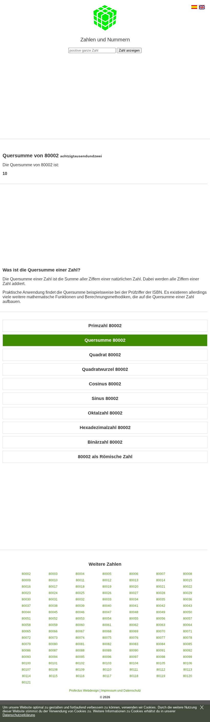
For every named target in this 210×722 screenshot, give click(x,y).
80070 (160, 631)
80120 (187, 676)
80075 (106, 638)
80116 (80, 676)
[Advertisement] (105, 95)
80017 (53, 586)
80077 (160, 638)
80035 (160, 599)
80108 (53, 669)
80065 (26, 631)
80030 (26, 599)
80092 (187, 650)
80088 (80, 650)
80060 (80, 625)
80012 (106, 580)
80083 (133, 644)
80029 (187, 593)
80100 (26, 663)
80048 (133, 612)
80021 (160, 586)
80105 (160, 663)
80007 (160, 574)
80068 (106, 631)
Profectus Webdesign (84, 690)
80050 (187, 612)
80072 (26, 638)
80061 (106, 625)
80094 (53, 657)
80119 (160, 676)
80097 (133, 657)
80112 (160, 669)
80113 (187, 669)
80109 (80, 669)
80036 (187, 599)
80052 (53, 618)
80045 (53, 612)
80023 (26, 593)
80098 (160, 657)
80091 (160, 650)
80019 (106, 586)
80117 (107, 676)
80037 (26, 606)
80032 (80, 599)
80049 (160, 612)
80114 (26, 676)
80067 (80, 631)
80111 (134, 669)
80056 (160, 618)
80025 (80, 593)
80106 (187, 663)
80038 (53, 606)
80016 (26, 586)
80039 (80, 606)
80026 (106, 593)
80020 (133, 586)
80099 (187, 657)
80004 (80, 574)
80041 (133, 606)
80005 (106, 574)
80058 (26, 625)
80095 (80, 657)
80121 (26, 682)
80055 (133, 618)
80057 (187, 618)
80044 (26, 612)
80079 (26, 644)
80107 (26, 669)
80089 (106, 650)
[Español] (194, 7)
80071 (187, 631)
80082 (106, 644)
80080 (53, 644)
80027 (133, 593)
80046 (80, 612)
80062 (133, 625)
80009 (26, 580)
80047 (106, 612)
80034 (133, 599)
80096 (106, 657)
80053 (80, 618)
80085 (187, 644)
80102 (80, 663)
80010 (53, 580)
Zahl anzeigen (129, 50)
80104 (133, 663)
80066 (53, 631)
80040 (106, 606)
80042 (160, 606)
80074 (80, 638)
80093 (26, 657)
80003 (53, 574)
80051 (26, 618)
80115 (53, 676)
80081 (80, 644)
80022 (187, 586)
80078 (187, 638)
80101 (53, 663)
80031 (53, 599)
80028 (160, 593)
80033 (106, 599)
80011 (80, 580)
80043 (187, 606)
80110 (107, 669)
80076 (133, 638)
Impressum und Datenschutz (121, 690)
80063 (160, 625)
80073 (53, 638)
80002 (26, 574)
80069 (133, 631)
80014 (160, 580)
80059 (53, 625)
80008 (187, 574)
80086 (26, 650)
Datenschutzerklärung (19, 715)
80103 (106, 663)
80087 (53, 650)
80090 (133, 650)
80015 (187, 580)
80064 (187, 625)
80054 (106, 618)
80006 (133, 574)
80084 (160, 644)
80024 (53, 593)
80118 (134, 676)
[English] (202, 7)
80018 (80, 586)
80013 (133, 580)
